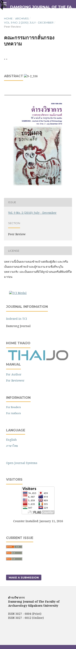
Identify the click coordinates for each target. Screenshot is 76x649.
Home (8, 18)
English (11, 440)
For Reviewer (15, 380)
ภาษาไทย (12, 446)
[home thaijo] (38, 359)
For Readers (13, 407)
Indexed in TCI (16, 319)
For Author (13, 374)
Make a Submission (24, 577)
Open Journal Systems (21, 463)
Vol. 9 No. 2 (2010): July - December (29, 22)
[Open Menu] (4, 4)
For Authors (13, 413)
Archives (22, 18)
